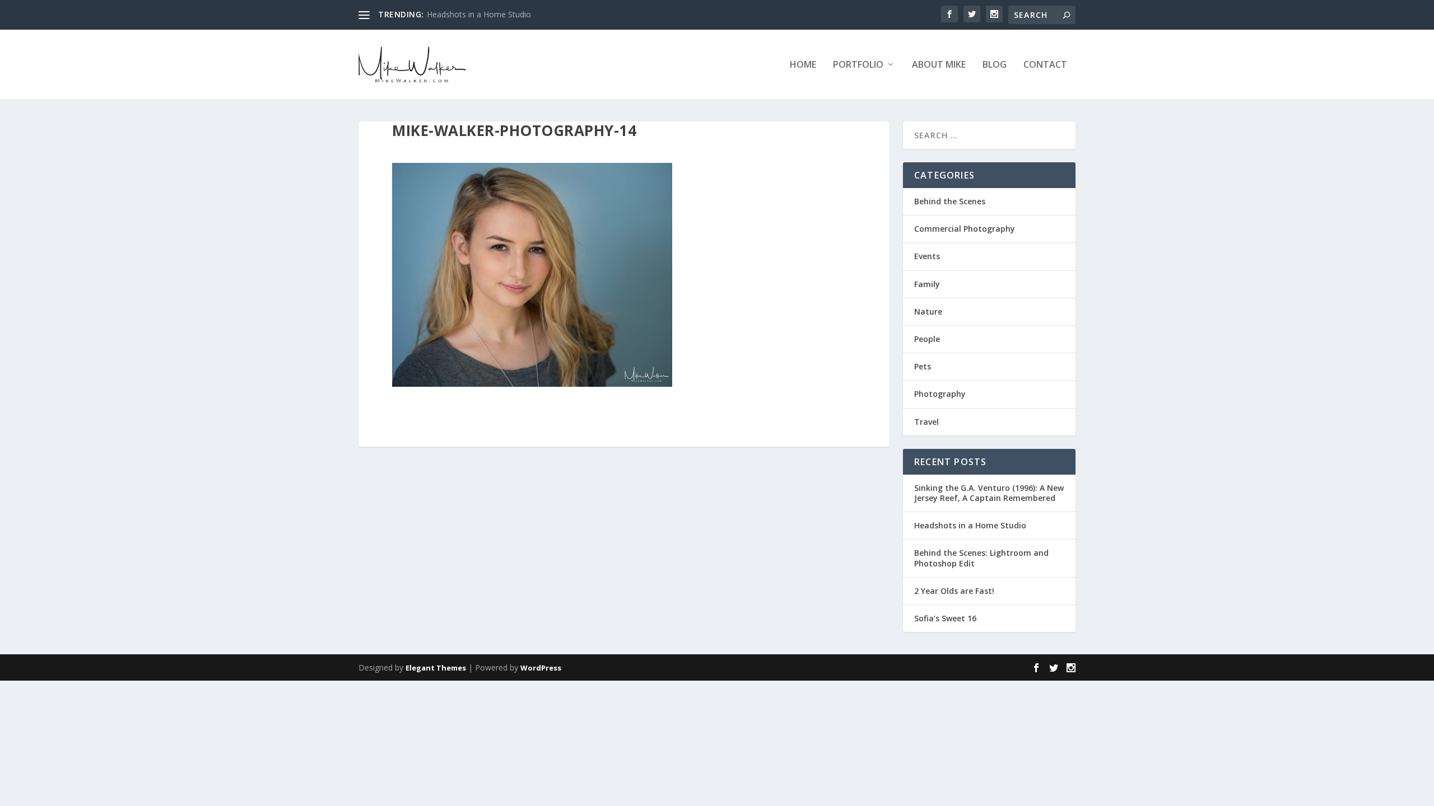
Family (927, 284)
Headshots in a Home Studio (479, 14)
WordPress (540, 668)
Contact (1045, 65)
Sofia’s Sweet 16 (945, 618)
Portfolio (858, 65)
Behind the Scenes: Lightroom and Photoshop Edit (981, 557)
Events (927, 256)
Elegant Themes (436, 668)
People (927, 339)
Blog (995, 65)
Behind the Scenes (949, 201)
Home (803, 65)
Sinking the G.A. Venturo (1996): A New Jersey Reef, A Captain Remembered (989, 492)
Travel (926, 421)
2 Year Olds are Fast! (954, 590)
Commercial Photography (964, 228)
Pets (922, 366)
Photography (940, 393)
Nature (928, 311)
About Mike (939, 65)
